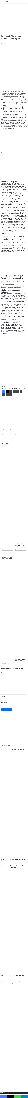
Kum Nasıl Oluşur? (13, 388)
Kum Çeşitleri (4, 388)
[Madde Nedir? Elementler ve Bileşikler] (5, 803)
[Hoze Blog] (7, 1)
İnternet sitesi (4, 702)
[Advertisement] (14, 18)
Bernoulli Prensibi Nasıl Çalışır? (17, 859)
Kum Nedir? (22, 388)
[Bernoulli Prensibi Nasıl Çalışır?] (5, 861)
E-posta (3, 696)
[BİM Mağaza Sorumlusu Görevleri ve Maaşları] (5, 919)
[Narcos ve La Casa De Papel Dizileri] (5, 1035)
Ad (2, 690)
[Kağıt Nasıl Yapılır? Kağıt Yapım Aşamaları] (5, 977)
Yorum (3, 672)
